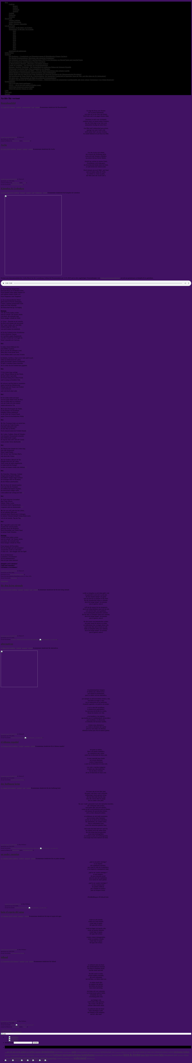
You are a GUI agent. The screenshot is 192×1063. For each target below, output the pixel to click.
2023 (14, 31)
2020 (14, 36)
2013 (14, 49)
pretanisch (16, 9)
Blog (6, 2)
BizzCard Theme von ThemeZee (11, 1032)
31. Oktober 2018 (6, 858)
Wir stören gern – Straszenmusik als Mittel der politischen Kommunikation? (32, 78)
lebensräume (154, 1055)
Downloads (8, 18)
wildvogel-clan (91, 1058)
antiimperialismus (82, 1052)
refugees (7, 1058)
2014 (14, 47)
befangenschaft (105, 1052)
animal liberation (67, 1052)
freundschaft (8, 1055)
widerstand (79, 1058)
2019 (14, 38)
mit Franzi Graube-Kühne (17, 184)
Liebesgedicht (26, 107)
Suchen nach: (9, 1042)
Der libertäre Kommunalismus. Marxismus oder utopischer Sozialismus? (31, 58)
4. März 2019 (5, 648)
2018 (14, 40)
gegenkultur (22, 1055)
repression (16, 1058)
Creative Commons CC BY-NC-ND (9, 137)
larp (147, 1054)
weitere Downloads (15, 22)
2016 (14, 44)
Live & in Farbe (10, 26)
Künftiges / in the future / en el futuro (20, 27)
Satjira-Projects (15, 140)
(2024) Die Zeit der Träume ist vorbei (20, 89)
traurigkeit (52, 1058)
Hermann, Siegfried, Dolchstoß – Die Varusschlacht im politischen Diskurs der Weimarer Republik (40, 67)
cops (113, 1052)
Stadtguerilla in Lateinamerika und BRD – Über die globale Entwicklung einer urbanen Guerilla (39, 71)
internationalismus (71, 1054)
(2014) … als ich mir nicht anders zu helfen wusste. (25, 85)
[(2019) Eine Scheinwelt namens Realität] (49, 639)
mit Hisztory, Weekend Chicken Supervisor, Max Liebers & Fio (25, 639)
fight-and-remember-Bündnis (17, 574)
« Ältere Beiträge (6, 1030)
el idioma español (10, 742)
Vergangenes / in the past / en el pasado (21, 29)
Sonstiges (12, 17)
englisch (15, 8)
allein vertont (14, 578)
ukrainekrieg (66, 1058)
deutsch (15, 6)
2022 (14, 33)
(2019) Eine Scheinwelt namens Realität (21, 87)
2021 (14, 35)
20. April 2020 (5, 149)
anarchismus (59, 1052)
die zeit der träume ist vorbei (142, 1052)
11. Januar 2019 (6, 788)
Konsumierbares (10, 81)
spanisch (15, 11)
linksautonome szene (170, 1055)
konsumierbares (117, 1055)
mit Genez (13, 1024)
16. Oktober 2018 (6, 916)
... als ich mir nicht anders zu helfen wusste (23, 1052)
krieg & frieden (131, 1054)
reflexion (186, 1055)
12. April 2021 (5, 107)
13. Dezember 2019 (7, 193)
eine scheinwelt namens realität (162, 1052)
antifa (73, 1052)
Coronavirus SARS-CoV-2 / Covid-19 (123, 1052)
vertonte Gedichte (14, 20)
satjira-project (30, 1058)
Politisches (12, 15)
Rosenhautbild (8, 103)
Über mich (8, 92)
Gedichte (11, 4)
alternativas (7, 644)
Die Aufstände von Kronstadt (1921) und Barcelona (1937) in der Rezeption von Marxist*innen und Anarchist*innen (46, 60)
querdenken (180, 1055)
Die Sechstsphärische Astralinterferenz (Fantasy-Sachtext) (27, 62)
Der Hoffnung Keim (27, 850)
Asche (4, 145)
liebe (161, 1055)
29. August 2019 (6, 590)
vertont (37, 107)
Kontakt (7, 94)
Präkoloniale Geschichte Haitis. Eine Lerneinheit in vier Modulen (29, 69)
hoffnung (57, 1055)
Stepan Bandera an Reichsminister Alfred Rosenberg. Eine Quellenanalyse (32, 72)
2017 (14, 42)
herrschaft (49, 1055)
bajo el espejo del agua (12, 912)
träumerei (59, 1058)
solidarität (43, 1058)
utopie (71, 1058)
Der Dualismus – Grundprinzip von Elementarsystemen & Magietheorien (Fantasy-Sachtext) (38, 56)
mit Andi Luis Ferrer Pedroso (17, 737)
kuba (143, 1055)
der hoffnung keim (10, 784)
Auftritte (11, 13)
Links (6, 90)
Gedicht (18, 107)
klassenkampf (99, 1055)
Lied (32, 107)
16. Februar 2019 (6, 746)
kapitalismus (88, 1054)
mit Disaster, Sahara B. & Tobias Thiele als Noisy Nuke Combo (25, 848)
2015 (14, 45)
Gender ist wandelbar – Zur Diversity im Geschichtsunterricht (28, 65)
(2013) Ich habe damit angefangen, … (21, 83)
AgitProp (13, 149)
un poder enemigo (10, 854)
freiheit (186, 1052)
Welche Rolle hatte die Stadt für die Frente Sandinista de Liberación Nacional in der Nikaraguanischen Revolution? (45, 74)
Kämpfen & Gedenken (12, 188)
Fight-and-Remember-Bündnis (110, 278)
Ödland (24, 1026)
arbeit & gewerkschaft (94, 1052)
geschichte (37, 1055)
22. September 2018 (7, 961)
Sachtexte (8, 54)
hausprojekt (42, 1055)
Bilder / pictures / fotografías (18, 24)
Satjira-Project (9, 53)
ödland (4, 957)
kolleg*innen (107, 1055)
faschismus (178, 1052)
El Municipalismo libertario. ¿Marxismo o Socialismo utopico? (28, 63)
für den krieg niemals (12, 585)
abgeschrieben (48, 1051)
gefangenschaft (15, 1055)
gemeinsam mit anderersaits (17, 51)
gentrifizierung (30, 1055)
